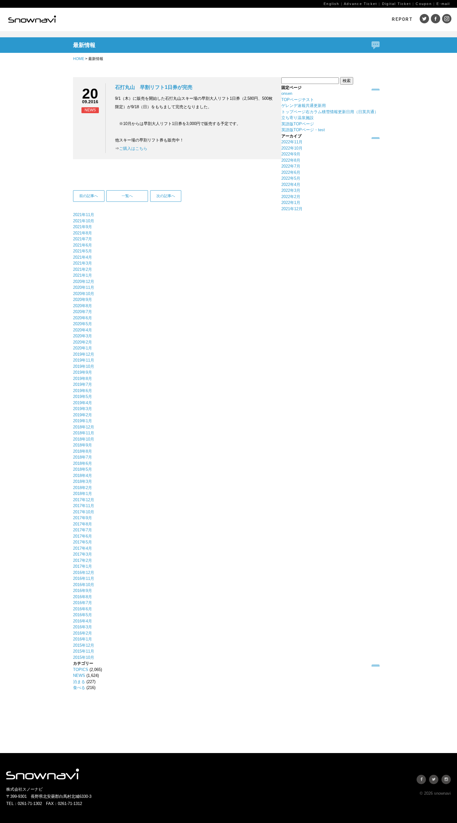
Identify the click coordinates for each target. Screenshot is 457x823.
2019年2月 (82, 415)
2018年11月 (83, 433)
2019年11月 (83, 360)
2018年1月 (82, 493)
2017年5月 (82, 542)
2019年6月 (82, 390)
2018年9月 (82, 445)
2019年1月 (82, 420)
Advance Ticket (360, 4)
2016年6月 (82, 609)
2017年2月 (82, 560)
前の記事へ (88, 196)
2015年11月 (83, 651)
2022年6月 (290, 172)
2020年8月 (82, 305)
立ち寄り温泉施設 (297, 117)
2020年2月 (82, 342)
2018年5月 (82, 469)
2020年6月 (82, 318)
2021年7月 (82, 239)
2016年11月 (83, 578)
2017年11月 (83, 505)
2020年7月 (82, 311)
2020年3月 (82, 336)
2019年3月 (82, 408)
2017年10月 (83, 512)
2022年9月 (290, 154)
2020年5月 (82, 323)
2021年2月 (82, 269)
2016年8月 (82, 596)
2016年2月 (82, 633)
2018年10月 (83, 439)
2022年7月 (290, 166)
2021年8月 (82, 233)
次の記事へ (165, 196)
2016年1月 (82, 639)
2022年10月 (291, 148)
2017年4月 (82, 548)
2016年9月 (82, 590)
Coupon (424, 4)
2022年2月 (290, 196)
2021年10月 (83, 221)
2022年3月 (290, 190)
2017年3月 (82, 554)
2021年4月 (82, 257)
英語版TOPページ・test (303, 129)
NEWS (79, 675)
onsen (286, 93)
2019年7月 (82, 384)
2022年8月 (290, 160)
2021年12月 (291, 208)
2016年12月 (83, 572)
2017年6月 (82, 536)
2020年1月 (82, 348)
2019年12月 (83, 354)
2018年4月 (82, 475)
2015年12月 (83, 645)
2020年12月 (83, 281)
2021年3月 (82, 263)
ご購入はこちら (133, 148)
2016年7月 (82, 602)
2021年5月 (82, 251)
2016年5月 (82, 615)
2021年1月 (82, 275)
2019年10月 (83, 366)
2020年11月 (83, 287)
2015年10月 (83, 657)
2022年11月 (291, 142)
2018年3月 (82, 481)
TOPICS (80, 669)
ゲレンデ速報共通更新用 (303, 105)
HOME (78, 59)
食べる (79, 687)
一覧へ (127, 196)
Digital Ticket (396, 4)
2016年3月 (82, 627)
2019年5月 (82, 396)
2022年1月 (290, 202)
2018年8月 (82, 451)
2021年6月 (82, 245)
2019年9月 (82, 372)
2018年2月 (82, 487)
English (331, 4)
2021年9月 (82, 226)
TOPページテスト (297, 99)
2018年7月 (82, 457)
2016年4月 (82, 621)
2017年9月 (82, 518)
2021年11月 (83, 214)
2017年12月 (83, 499)
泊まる (79, 681)
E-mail (443, 4)
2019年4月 (82, 402)
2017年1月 (82, 566)
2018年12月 (83, 427)
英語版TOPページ (297, 124)
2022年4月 (290, 184)
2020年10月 (83, 293)
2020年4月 (82, 330)
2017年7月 (82, 530)
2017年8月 (82, 524)
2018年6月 (82, 463)
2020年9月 (82, 299)
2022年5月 (290, 178)
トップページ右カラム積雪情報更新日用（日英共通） (329, 111)
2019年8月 (82, 378)
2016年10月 (83, 584)
